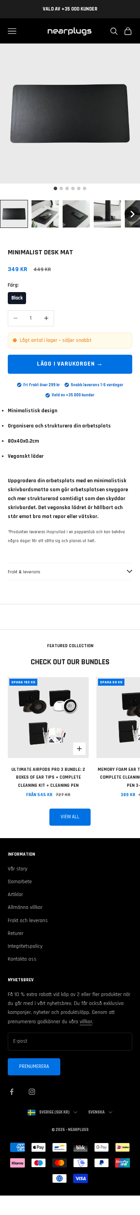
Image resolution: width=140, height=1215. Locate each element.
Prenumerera (34, 1066)
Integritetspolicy (25, 946)
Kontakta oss (22, 959)
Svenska (96, 1112)
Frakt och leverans (28, 920)
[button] (14, 214)
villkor (86, 1021)
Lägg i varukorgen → (70, 364)
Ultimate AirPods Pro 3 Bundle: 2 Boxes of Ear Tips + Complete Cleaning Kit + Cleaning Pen (48, 777)
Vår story (17, 868)
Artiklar (15, 894)
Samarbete (20, 881)
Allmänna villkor (25, 907)
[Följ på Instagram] (32, 1092)
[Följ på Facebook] (12, 1092)
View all (70, 817)
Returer (15, 933)
